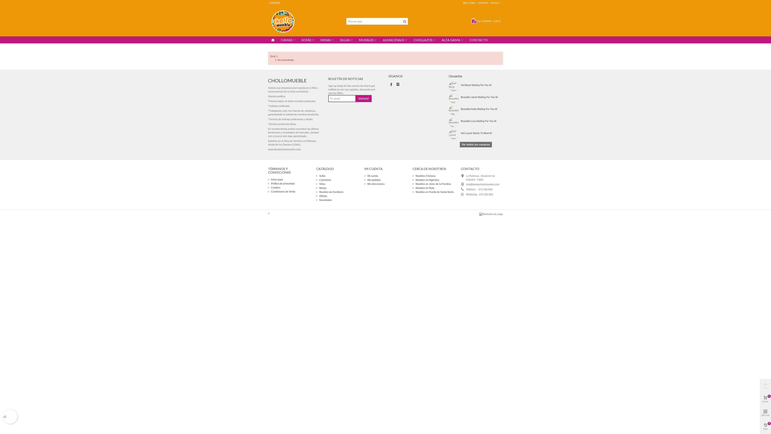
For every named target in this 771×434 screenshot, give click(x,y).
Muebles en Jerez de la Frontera (433, 184)
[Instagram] (398, 84)
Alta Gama (451, 40)
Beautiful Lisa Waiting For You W (478, 121)
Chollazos (422, 40)
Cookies (275, 187)
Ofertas (323, 196)
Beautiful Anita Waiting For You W (479, 109)
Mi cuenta (372, 176)
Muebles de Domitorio (331, 192)
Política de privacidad (282, 183)
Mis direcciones (375, 184)
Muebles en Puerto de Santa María (434, 192)
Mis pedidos (374, 180)
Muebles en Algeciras (427, 180)
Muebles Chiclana (425, 176)
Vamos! (363, 98)
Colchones (325, 180)
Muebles (366, 40)
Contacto (478, 40)
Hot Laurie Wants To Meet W (476, 133)
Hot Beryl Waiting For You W (476, 85)
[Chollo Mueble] (283, 21)
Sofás (306, 40)
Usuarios (455, 76)
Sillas (345, 40)
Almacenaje (393, 40)
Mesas (325, 40)
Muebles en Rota (424, 188)
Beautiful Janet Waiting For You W (479, 97)
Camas (286, 40)
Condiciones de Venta (282, 191)
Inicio (271, 45)
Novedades (325, 200)
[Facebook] (391, 84)
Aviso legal (276, 179)
